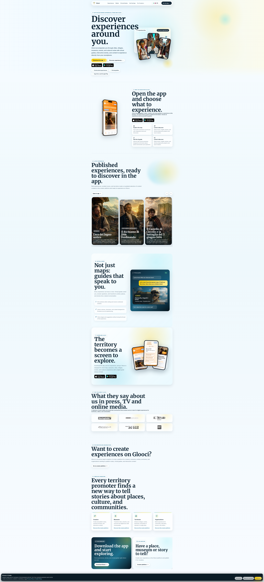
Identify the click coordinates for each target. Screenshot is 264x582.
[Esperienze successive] (171, 193)
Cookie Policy (38, 579)
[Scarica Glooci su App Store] (96, 65)
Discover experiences (115, 60)
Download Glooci (101, 564)
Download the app (98, 60)
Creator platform (142, 564)
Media (117, 3)
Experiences (111, 3)
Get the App (132, 3)
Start (164, 352)
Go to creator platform (99, 466)
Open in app (96, 193)
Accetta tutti (258, 578)
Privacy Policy (30, 579)
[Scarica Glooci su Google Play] (108, 65)
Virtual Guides (124, 3)
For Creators (140, 3)
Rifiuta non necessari (248, 578)
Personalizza (238, 578)
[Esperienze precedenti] (167, 193)
